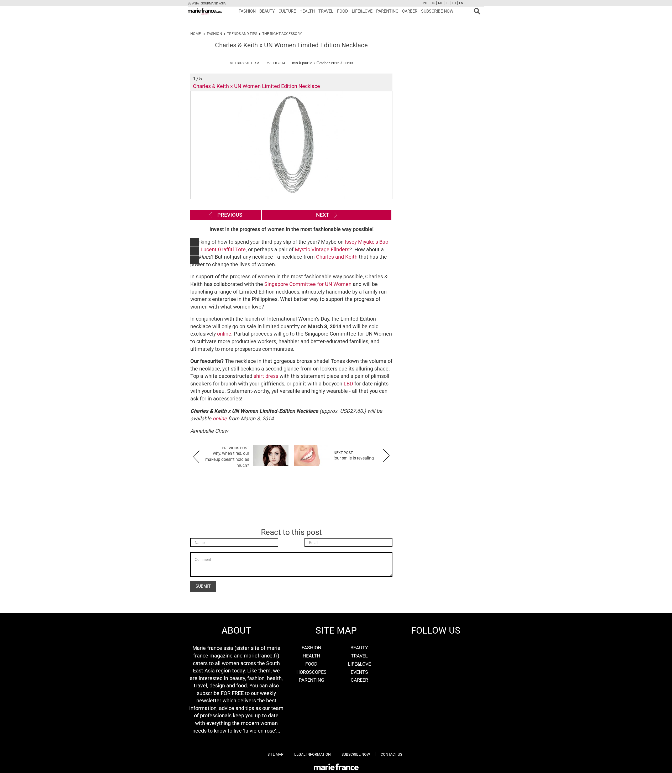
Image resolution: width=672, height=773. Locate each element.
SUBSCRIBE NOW (437, 11)
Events (359, 672)
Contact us (391, 754)
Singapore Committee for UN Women (307, 284)
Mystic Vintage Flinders (322, 249)
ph (425, 3)
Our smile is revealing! (354, 458)
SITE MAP (275, 754)
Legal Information (312, 754)
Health (307, 11)
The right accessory (282, 34)
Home (195, 34)
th (454, 3)
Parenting (387, 11)
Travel (325, 11)
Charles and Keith (337, 257)
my (440, 3)
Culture (287, 11)
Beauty (267, 11)
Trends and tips (242, 34)
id (447, 3)
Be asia (193, 3)
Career (409, 11)
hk (432, 3)
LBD (349, 383)
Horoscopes (311, 672)
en (461, 3)
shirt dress (267, 376)
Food (342, 11)
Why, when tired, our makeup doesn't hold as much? (227, 459)
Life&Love (362, 11)
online (224, 334)
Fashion (247, 11)
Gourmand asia (213, 3)
